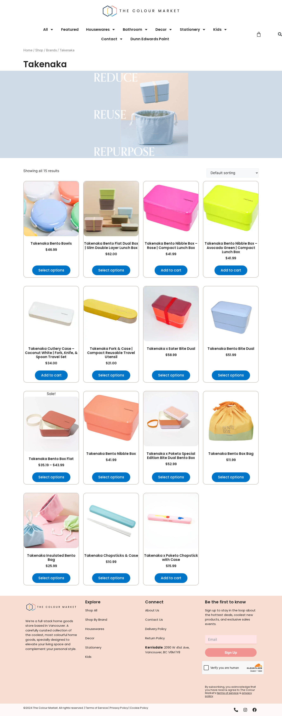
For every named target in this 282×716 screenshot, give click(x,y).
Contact (109, 38)
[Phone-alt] (236, 710)
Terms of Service (96, 708)
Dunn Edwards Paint (149, 38)
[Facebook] (254, 710)
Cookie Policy (139, 708)
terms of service (228, 693)
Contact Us (154, 619)
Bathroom (132, 29)
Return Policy (155, 638)
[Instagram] (245, 710)
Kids (217, 29)
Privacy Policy (119, 708)
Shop (39, 50)
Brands (51, 50)
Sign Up (231, 652)
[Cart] (259, 34)
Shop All (91, 610)
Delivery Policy (155, 629)
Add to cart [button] (171, 270)
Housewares (98, 29)
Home (27, 50)
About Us (152, 610)
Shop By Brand (96, 619)
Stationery (190, 29)
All (45, 29)
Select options (51, 270)
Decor (161, 29)
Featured (70, 29)
